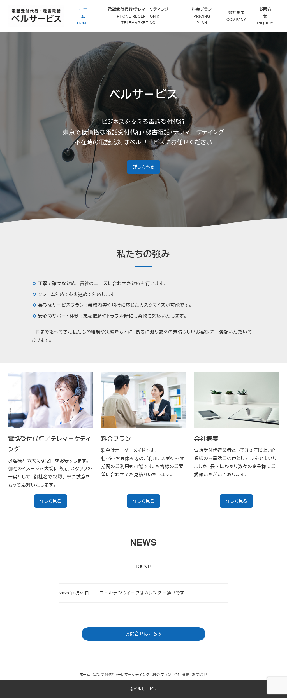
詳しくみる (144, 166)
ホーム (85, 674)
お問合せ (199, 674)
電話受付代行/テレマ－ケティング (121, 674)
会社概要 (181, 674)
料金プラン (161, 674)
